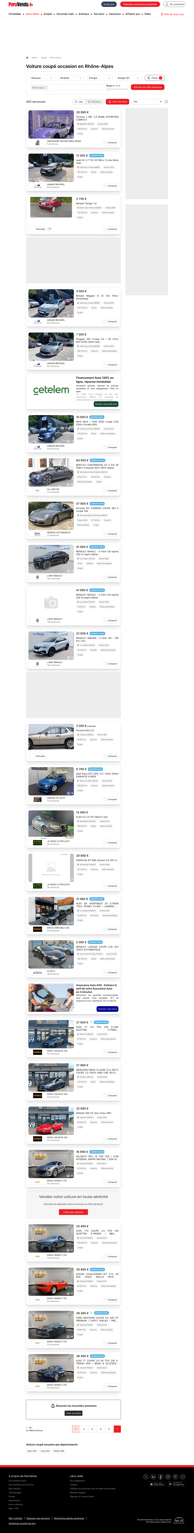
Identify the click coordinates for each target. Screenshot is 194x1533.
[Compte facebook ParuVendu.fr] (160, 1476)
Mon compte (15, 1518)
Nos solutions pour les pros (21, 1484)
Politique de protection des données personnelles (93, 1488)
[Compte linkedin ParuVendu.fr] (153, 1476)
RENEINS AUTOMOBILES (58, 532)
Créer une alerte (119, 101)
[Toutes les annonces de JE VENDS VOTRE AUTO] (37, 842)
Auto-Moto (32, 13)
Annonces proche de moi (22, 1523)
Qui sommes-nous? (17, 1480)
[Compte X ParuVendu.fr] (145, 1476)
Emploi (48, 13)
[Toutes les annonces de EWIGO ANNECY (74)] (37, 1182)
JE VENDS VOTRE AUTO (58, 841)
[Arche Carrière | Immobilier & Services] (179, 1520)
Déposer (140, 4)
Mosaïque (95, 101)
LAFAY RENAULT (55, 576)
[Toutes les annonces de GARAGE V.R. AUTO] (37, 799)
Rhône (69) (59, 1451)
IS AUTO (51, 971)
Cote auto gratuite (73, 1212)
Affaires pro (132, 13)
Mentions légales (77, 1492)
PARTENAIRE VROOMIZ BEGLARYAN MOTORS (64, 141)
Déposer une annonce (38, 1518)
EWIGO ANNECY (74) (57, 1180)
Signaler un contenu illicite (82, 1496)
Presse (12, 1496)
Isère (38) (31, 1451)
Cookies (73, 1484)
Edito (148, 13)
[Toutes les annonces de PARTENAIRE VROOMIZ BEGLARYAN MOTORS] (37, 142)
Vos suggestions (77, 1480)
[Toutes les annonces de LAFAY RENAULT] (37, 577)
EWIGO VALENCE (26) (57, 1051)
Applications (14, 1500)
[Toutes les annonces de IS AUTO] (37, 972)
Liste (80, 101)
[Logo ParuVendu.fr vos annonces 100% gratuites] (21, 7)
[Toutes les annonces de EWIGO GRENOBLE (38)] (37, 929)
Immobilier (15, 13)
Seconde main (65, 13)
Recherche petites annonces (69, 1518)
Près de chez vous (174, 14)
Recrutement (15, 1488)
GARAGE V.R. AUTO (56, 798)
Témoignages (15, 1492)
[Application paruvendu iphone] (157, 1484)
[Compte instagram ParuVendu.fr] (168, 1476)
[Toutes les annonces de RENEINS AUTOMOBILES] (37, 534)
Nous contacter (16, 1504)
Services (99, 13)
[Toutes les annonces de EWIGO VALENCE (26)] (37, 1052)
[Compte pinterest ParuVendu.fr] (175, 1476)
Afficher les (148, 87)
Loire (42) (45, 1451)
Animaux (84, 13)
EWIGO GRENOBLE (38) (58, 928)
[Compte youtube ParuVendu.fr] (182, 1476)
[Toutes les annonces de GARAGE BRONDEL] (37, 186)
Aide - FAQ (14, 1508)
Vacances (115, 13)
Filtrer (156, 78)
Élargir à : (113, 85)
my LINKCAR (53, 489)
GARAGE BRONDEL (56, 184)
